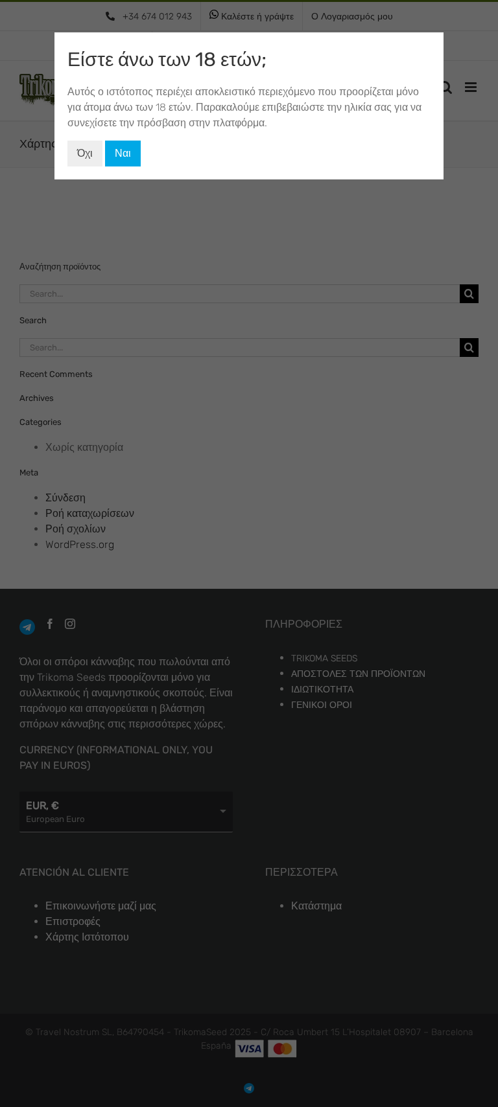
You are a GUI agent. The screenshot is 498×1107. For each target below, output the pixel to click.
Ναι (123, 153)
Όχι (85, 153)
